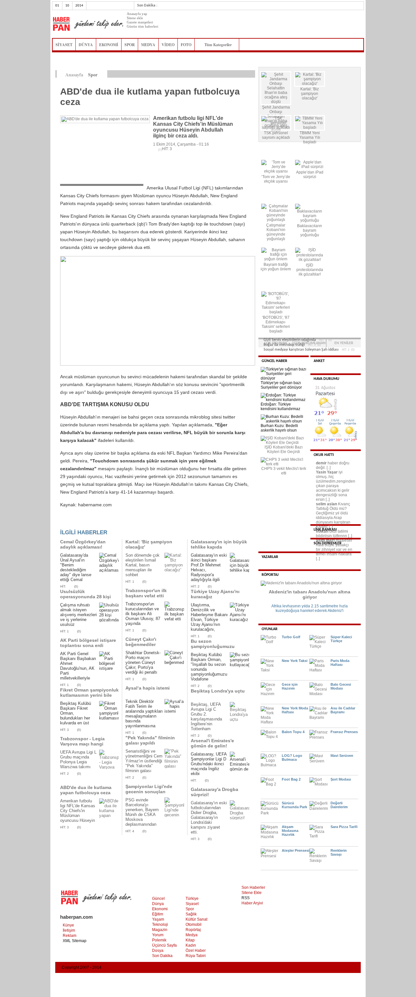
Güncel (158, 898)
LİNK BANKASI (325, 530)
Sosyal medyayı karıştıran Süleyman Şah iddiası (301, 350)
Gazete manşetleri (140, 22)
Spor (190, 909)
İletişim (69, 930)
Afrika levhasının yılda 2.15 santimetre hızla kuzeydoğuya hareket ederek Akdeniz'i (309, 608)
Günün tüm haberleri (142, 26)
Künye (68, 925)
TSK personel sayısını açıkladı (276, 135)
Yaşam (158, 919)
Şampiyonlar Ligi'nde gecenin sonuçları (148, 789)
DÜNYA (86, 44)
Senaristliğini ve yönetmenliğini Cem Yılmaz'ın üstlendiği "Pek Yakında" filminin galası (143, 761)
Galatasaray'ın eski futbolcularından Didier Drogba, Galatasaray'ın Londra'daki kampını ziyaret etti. (209, 817)
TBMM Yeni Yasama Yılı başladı (309, 137)
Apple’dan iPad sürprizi (309, 174)
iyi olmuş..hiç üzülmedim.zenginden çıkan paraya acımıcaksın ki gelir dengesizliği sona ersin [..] (335, 486)
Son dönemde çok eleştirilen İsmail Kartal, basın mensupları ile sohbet (142, 565)
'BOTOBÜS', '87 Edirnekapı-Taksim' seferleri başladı (276, 324)
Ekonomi (160, 909)
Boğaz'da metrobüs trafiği (284, 345)
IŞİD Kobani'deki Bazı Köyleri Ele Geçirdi (284, 449)
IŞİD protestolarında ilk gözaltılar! (309, 270)
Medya (192, 935)
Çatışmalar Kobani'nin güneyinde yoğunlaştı (275, 232)
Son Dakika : (147, 5)
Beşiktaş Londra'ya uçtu (218, 690)
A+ (238, 74)
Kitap (190, 940)
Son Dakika (162, 955)
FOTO (186, 44)
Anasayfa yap (137, 14)
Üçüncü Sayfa (164, 945)
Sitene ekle (135, 18)
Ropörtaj (193, 929)
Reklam (69, 935)
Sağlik (191, 914)
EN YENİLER (343, 343)
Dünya (158, 903)
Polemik (159, 940)
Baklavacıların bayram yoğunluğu (309, 230)
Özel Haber (196, 950)
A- (251, 74)
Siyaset (192, 903)
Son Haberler (253, 887)
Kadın (191, 945)
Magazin (159, 929)
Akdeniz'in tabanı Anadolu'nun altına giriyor (309, 594)
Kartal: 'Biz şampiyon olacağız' (309, 93)
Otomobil (194, 924)
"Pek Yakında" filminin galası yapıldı (150, 740)
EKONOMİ (108, 44)
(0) (76, 586)
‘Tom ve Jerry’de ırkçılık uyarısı (275, 179)
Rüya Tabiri (196, 955)
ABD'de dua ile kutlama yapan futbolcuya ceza (85, 790)
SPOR (129, 44)
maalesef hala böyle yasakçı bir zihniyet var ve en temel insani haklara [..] (334, 549)
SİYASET (64, 44)
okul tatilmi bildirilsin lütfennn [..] (334, 533)
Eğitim (157, 914)
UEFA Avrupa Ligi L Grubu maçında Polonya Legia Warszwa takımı (78, 759)
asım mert (325, 540)
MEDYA (148, 44)
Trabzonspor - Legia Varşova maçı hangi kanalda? (82, 744)
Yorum (157, 935)
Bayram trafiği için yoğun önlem (276, 266)
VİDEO (168, 44)
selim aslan (326, 504)
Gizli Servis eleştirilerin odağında (290, 340)
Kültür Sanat (196, 919)
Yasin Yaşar (327, 472)
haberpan (88, 24)
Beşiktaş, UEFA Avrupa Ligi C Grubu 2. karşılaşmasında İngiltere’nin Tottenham (206, 716)
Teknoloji (160, 924)
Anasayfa (74, 74)
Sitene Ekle (251, 892)
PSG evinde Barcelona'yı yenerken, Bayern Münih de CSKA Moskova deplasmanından (142, 812)
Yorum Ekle (72, 522)
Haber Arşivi (252, 903)
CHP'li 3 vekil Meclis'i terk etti (283, 470)
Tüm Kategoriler (220, 44)
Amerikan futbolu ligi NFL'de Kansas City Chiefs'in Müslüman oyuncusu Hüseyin (77, 810)
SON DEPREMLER (328, 543)
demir (321, 463)
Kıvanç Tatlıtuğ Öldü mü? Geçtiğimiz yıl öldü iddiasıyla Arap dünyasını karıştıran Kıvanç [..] (333, 515)
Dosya (157, 950)
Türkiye (192, 898)
